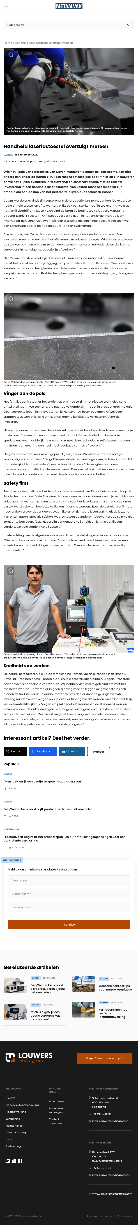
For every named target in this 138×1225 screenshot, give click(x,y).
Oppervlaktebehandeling (22, 1105)
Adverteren (56, 1101)
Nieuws (10, 1098)
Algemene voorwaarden (100, 1216)
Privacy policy (124, 1216)
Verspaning (13, 1118)
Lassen (8, 155)
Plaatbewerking (16, 1111)
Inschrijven (69, 924)
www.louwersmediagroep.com (112, 1193)
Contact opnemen (55, 1121)
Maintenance (14, 1125)
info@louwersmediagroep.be (111, 1175)
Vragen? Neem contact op (103, 1058)
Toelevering (13, 1146)
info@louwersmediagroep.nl (110, 1121)
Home (8, 42)
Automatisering (16, 1132)
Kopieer (98, 751)
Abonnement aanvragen (57, 1110)
